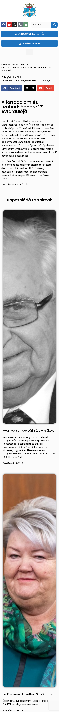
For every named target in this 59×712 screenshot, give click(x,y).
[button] (29, 52)
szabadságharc (45, 80)
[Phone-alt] (20, 24)
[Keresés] (54, 25)
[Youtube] (9, 24)
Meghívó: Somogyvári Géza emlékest (28, 431)
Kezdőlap (5, 67)
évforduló (14, 80)
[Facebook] (3, 24)
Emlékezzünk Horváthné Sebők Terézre (29, 694)
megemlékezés (28, 80)
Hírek (14, 67)
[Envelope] (25, 24)
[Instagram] (14, 24)
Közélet (17, 77)
